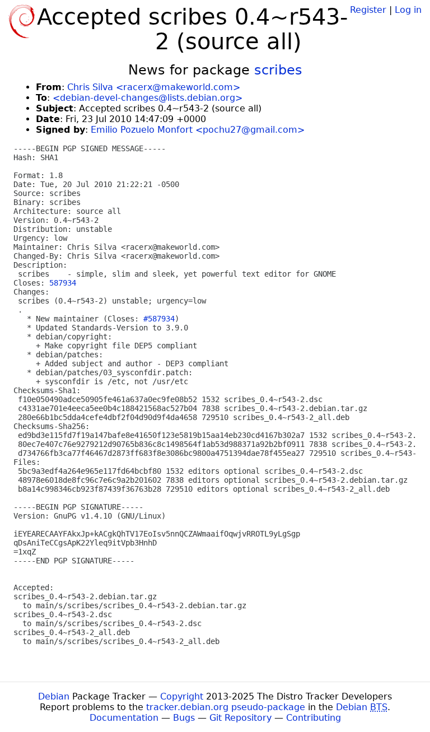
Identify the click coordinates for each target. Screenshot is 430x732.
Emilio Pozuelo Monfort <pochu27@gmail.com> (198, 129)
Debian (53, 696)
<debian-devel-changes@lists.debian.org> (147, 97)
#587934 (159, 318)
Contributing (313, 717)
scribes (278, 70)
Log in (408, 9)
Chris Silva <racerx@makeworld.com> (153, 87)
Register (368, 9)
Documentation (124, 717)
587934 (62, 282)
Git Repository (240, 717)
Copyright (181, 696)
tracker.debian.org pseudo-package (225, 707)
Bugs (184, 717)
